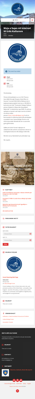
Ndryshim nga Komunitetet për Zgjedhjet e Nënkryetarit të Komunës (15, 205)
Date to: (5, 237)
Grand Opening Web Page (10, 277)
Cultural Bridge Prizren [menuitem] (9, 383)
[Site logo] (17, 15)
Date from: (6, 231)
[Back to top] (17, 390)
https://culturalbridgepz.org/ (16, 115)
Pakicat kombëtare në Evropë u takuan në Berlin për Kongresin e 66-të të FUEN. (17, 193)
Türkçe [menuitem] (24, 383)
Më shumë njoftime (8, 211)
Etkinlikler (10, 35)
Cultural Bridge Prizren (9, 283)
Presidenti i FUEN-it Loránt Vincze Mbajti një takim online (17, 199)
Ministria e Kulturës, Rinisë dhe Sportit (21, 370)
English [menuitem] (29, 383)
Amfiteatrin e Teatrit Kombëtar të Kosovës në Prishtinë (16, 316)
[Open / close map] (32, 20)
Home (5, 35)
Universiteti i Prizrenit (8, 322)
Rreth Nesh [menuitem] (19, 383)
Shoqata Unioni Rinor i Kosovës (16, 386)
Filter (5, 244)
